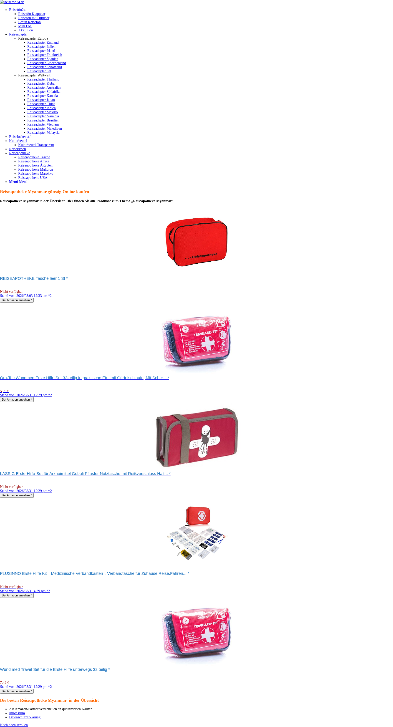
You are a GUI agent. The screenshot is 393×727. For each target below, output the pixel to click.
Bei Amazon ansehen (17, 300)
